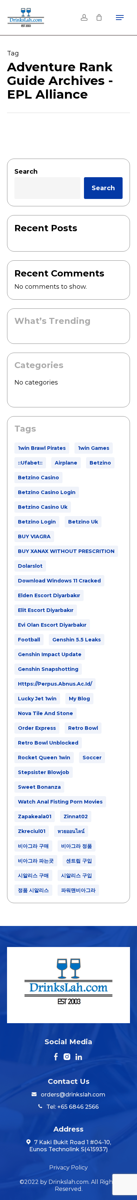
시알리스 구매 (33, 875)
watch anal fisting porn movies (60, 802)
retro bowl (83, 728)
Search (26, 171)
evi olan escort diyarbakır (52, 625)
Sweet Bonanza (39, 787)
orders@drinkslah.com (73, 1094)
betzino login (37, 522)
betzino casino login (47, 492)
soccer (92, 757)
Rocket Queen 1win (44, 757)
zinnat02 (76, 816)
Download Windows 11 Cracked (59, 581)
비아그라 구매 (33, 846)
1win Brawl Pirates (42, 448)
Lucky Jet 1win (37, 698)
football (29, 639)
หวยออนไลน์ (71, 831)
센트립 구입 (79, 861)
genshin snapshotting (48, 669)
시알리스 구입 (76, 875)
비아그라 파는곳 (36, 861)
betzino (100, 463)
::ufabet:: (30, 463)
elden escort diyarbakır (49, 595)
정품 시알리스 (33, 890)
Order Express (37, 728)
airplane (66, 463)
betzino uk (83, 522)
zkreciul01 (31, 831)
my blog (79, 698)
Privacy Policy (68, 1167)
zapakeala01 (34, 816)
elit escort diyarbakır (45, 610)
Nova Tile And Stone (45, 713)
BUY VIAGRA (34, 536)
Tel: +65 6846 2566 (72, 1107)
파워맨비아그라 (78, 890)
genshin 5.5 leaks (76, 639)
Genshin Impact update (49, 654)
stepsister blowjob (43, 772)
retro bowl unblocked (48, 743)
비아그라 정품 (76, 846)
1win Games (93, 448)
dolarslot (30, 566)
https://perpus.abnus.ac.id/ (55, 684)
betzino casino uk (42, 507)
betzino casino (38, 477)
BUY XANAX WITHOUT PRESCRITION (66, 551)
